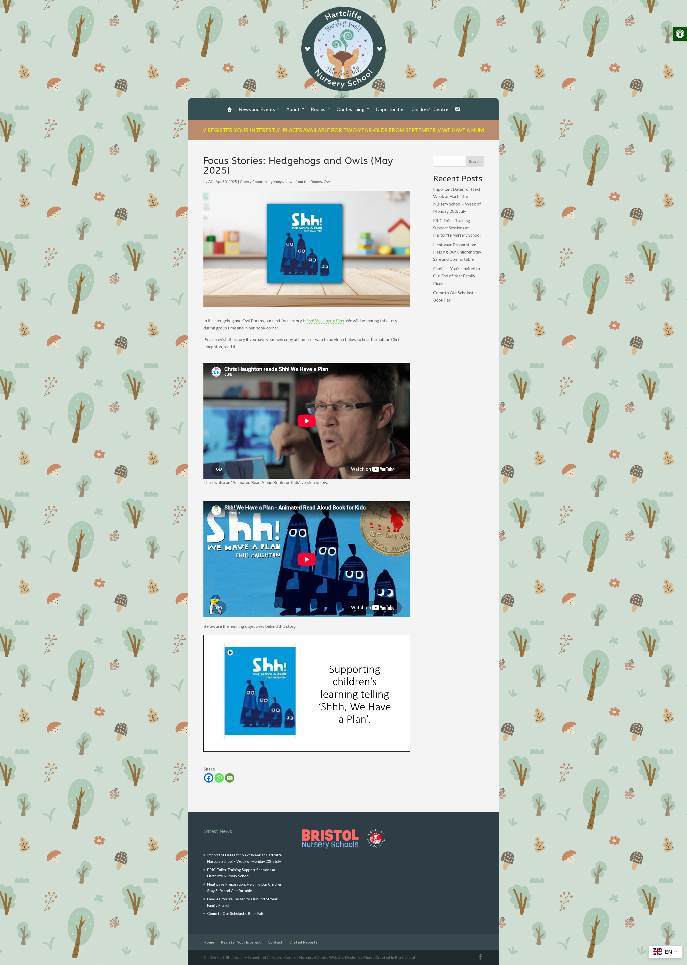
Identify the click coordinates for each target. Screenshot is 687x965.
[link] (680, 34)
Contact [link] (275, 942)
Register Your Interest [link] (241, 942)
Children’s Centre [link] (429, 109)
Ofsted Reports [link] (303, 942)
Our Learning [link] (350, 109)
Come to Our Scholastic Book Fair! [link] (236, 913)
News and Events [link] (257, 109)
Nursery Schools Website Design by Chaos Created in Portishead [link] (357, 957)
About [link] (292, 109)
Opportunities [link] (390, 109)
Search (475, 161)
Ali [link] (210, 181)
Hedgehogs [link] (273, 181)
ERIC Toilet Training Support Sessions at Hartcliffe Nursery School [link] (457, 227)
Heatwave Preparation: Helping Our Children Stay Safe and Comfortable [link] (457, 252)
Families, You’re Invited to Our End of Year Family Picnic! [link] (456, 275)
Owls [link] (328, 181)
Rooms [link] (318, 109)
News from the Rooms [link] (303, 181)
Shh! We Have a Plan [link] (325, 320)
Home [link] (208, 942)
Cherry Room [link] (251, 181)
